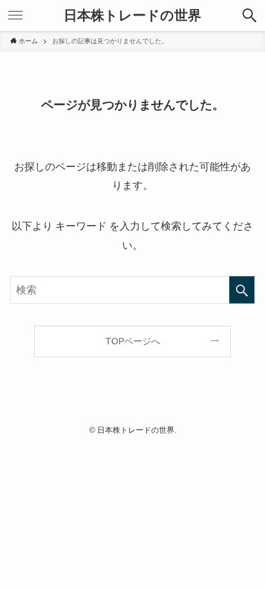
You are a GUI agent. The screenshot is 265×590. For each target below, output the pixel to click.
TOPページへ (132, 341)
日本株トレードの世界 (132, 16)
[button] (249, 15)
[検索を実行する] (242, 290)
